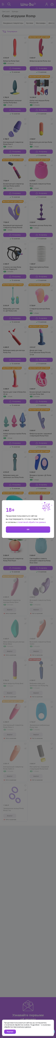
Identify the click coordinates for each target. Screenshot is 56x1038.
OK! (28, 529)
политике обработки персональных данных (27, 1026)
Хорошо (10, 1032)
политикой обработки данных (32, 522)
